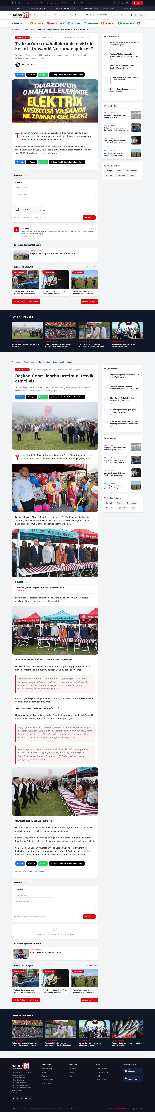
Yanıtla (32, 237)
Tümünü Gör (92, 267)
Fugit (133, 175)
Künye (71, 1076)
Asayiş (44, 1076)
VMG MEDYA (120, 1109)
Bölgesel (114, 15)
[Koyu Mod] (136, 15)
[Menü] (146, 15)
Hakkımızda (73, 1069)
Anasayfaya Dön (88, 301)
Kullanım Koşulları (102, 1072)
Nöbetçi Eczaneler (53, 3)
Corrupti (109, 171)
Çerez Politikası (101, 1080)
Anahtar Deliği (88, 15)
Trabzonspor (46, 15)
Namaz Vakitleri (79, 3)
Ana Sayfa (34, 15)
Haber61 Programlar (57, 23)
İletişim (71, 1072)
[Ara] (141, 15)
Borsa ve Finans (32, 3)
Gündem (124, 15)
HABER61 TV (102, 15)
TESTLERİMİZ (38, 23)
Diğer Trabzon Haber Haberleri (26, 301)
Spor (42, 3)
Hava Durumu (20, 3)
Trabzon (109, 175)
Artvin (44, 1072)
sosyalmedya (121, 175)
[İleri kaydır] (142, 23)
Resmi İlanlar (75, 15)
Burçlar (90, 3)
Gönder (90, 217)
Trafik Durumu (67, 3)
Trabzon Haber (61, 15)
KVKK (98, 1076)
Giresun (120, 171)
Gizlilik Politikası (101, 1069)
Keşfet (138, 3)
